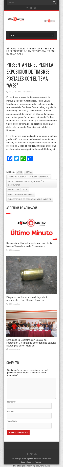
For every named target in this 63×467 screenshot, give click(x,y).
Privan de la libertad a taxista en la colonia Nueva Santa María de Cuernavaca (29, 245)
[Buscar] (54, 2)
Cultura (21, 48)
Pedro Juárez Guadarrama (21, 194)
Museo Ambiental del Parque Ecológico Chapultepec (27, 183)
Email (10, 411)
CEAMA (29, 172)
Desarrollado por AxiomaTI (31, 462)
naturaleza (13, 190)
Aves (19, 172)
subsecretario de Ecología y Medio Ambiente (29, 199)
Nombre (11, 401)
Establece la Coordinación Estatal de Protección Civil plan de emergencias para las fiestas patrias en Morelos (31, 342)
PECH (25, 190)
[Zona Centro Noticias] (31, 21)
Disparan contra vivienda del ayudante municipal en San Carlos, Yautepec (27, 298)
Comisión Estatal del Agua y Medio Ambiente (29, 177)
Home (13, 48)
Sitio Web (12, 421)
